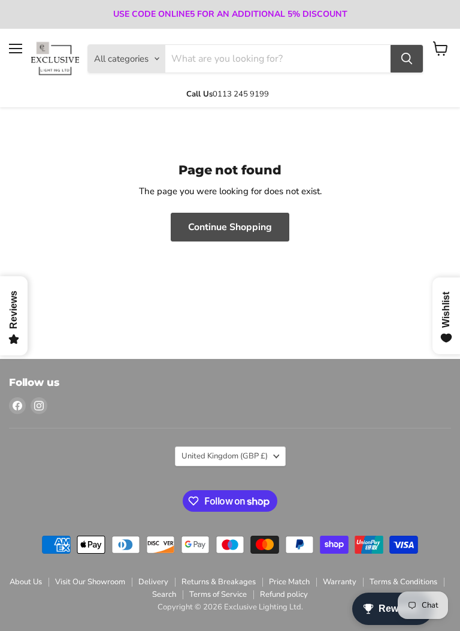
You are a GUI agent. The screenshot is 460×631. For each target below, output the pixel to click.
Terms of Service (218, 594)
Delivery (153, 581)
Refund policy (284, 594)
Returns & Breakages (218, 581)
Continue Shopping (230, 227)
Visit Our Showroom (90, 581)
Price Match (289, 581)
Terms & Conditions (403, 581)
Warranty (339, 581)
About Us (26, 581)
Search (164, 594)
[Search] (407, 59)
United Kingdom (224, 456)
